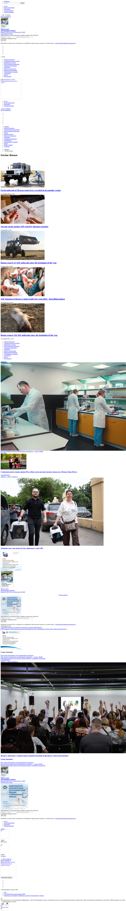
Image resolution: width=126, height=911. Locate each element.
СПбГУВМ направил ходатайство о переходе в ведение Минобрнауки (21, 627)
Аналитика (7, 73)
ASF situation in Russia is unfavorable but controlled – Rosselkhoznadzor (33, 299)
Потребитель (8, 140)
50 (2, 815)
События (6, 146)
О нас (5, 6)
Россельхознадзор (9, 7)
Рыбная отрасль (8, 134)
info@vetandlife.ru (6, 16)
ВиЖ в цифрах (8, 145)
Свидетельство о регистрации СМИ (14, 894)
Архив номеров (8, 10)
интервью (3, 361)
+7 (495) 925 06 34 (6, 859)
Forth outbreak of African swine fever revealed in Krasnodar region (31, 190)
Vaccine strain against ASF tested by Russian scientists (24, 226)
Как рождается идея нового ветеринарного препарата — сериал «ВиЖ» (22, 657)
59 (4, 621)
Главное (6, 126)
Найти (22, 3)
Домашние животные (10, 65)
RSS (5, 892)
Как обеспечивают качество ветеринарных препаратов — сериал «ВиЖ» (22, 451)
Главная (6, 149)
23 (4, 815)
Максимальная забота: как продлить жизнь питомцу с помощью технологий (23, 658)
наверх (3, 829)
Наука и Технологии (10, 69)
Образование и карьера (11, 72)
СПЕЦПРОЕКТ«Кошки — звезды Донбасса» (9, 475)
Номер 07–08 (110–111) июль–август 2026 (13, 32)
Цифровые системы (10, 62)
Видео (6, 75)
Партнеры (7, 9)
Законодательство (9, 59)
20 (2, 40)
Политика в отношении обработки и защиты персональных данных (24, 895)
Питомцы (3, 453)
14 (2, 621)
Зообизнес (7, 67)
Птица (6, 132)
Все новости (7, 76)
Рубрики (7, 1)
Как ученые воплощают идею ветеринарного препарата (17, 655)
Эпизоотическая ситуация (11, 61)
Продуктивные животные (11, 64)
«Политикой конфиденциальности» (65, 43)
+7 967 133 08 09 (5, 108)
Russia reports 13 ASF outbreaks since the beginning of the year (29, 263)
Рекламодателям (9, 12)
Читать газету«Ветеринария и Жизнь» (8, 29)
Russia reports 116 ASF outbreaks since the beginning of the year (29, 335)
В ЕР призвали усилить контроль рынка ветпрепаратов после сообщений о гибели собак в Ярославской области (34, 629)
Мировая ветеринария (10, 70)
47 (4, 40)
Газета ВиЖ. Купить (7, 33)
